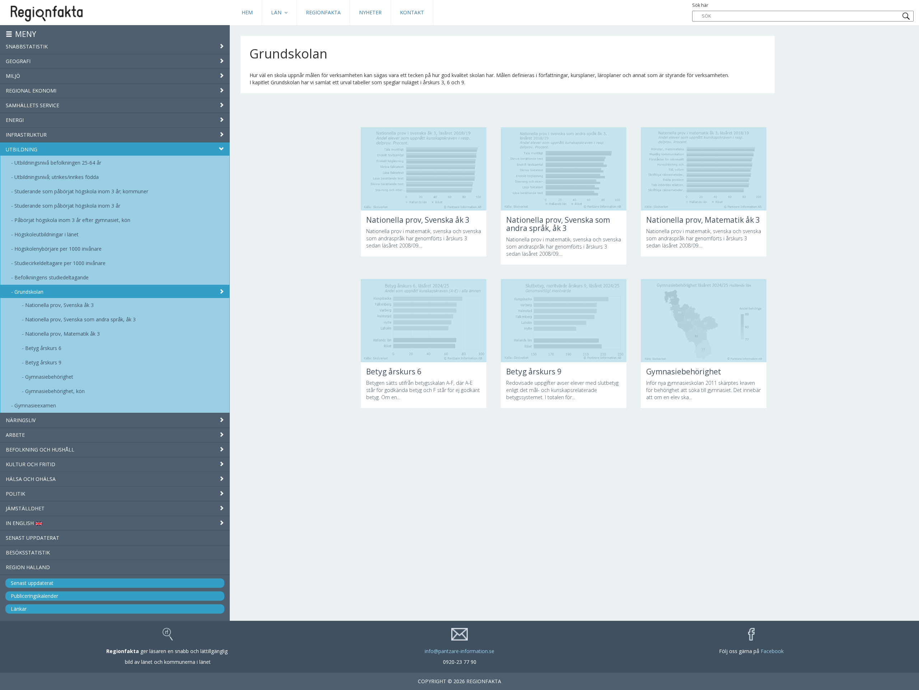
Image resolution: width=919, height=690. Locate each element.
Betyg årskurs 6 (43, 348)
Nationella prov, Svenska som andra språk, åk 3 (80, 319)
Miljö (13, 75)
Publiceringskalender (34, 595)
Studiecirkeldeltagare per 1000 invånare (60, 263)
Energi (15, 120)
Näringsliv (21, 420)
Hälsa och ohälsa (31, 479)
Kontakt (412, 12)
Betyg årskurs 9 (43, 362)
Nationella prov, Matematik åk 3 (62, 333)
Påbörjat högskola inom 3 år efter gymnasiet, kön (72, 220)
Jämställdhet (25, 508)
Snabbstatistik (27, 46)
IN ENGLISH (20, 523)
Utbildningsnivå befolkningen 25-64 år (57, 162)
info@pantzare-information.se (459, 651)
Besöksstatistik (28, 552)
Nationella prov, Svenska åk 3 (59, 305)
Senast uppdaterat (32, 537)
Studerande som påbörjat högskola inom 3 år (67, 205)
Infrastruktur (26, 134)
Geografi (18, 61)
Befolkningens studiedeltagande (51, 277)
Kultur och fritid (30, 464)
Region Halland (28, 567)
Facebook (772, 651)
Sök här (700, 5)
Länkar (19, 608)
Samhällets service (32, 105)
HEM (247, 12)
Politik (15, 493)
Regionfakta (323, 12)
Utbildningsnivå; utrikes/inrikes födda (56, 177)
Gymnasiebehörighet (49, 376)
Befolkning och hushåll (40, 449)
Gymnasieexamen (35, 405)
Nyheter (370, 12)
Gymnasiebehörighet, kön (55, 391)
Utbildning (21, 149)
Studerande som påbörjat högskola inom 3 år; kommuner (81, 191)
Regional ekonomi (31, 90)
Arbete (15, 434)
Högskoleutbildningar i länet (46, 234)
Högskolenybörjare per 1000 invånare (58, 248)
